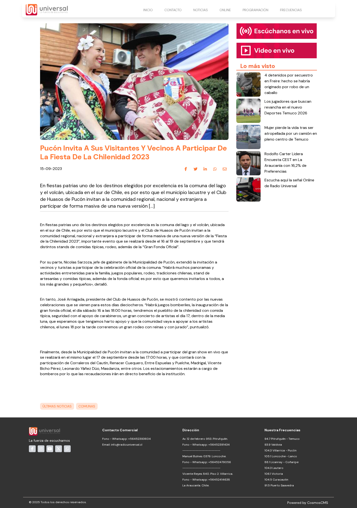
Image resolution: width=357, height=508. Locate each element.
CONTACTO (173, 10)
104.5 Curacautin (276, 480)
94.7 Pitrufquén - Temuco (282, 439)
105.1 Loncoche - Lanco (280, 456)
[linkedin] (205, 169)
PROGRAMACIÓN (255, 10)
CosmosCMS (317, 502)
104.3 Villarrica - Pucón (280, 450)
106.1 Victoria (273, 474)
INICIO (148, 10)
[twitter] (195, 169)
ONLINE (225, 10)
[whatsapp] (215, 169)
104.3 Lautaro (273, 468)
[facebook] (186, 169)
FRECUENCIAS (291, 10)
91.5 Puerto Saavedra (279, 485)
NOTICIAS (200, 10)
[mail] (225, 169)
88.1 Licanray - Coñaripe (281, 462)
